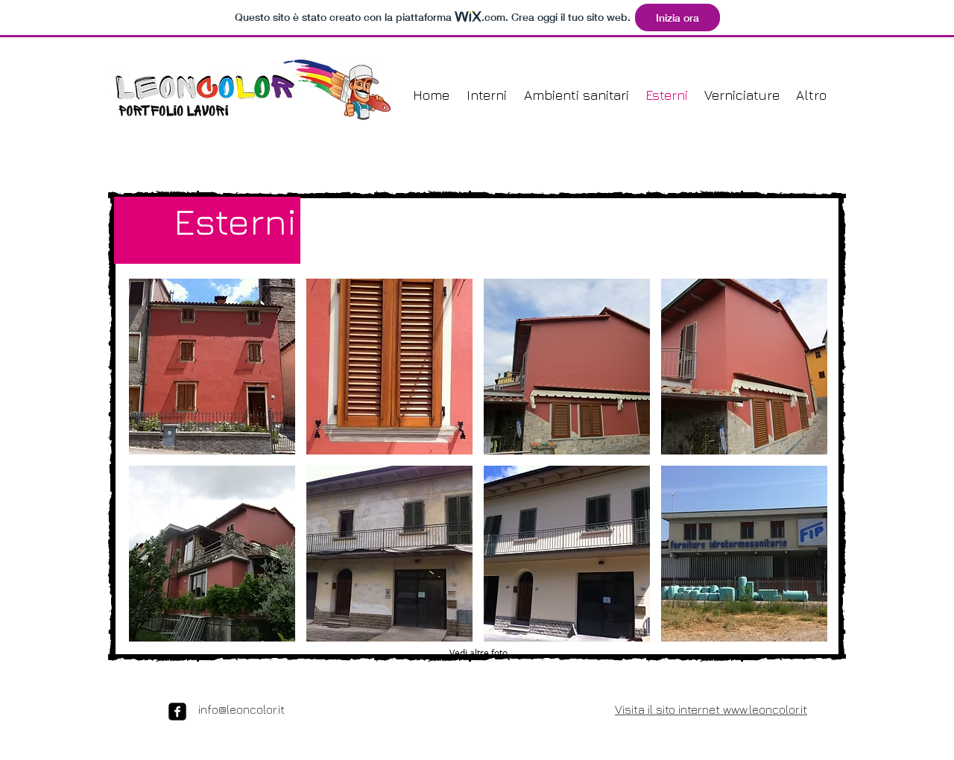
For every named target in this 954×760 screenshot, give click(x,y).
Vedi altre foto (478, 653)
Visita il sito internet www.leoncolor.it (711, 709)
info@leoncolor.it (241, 709)
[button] (212, 367)
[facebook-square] (177, 712)
